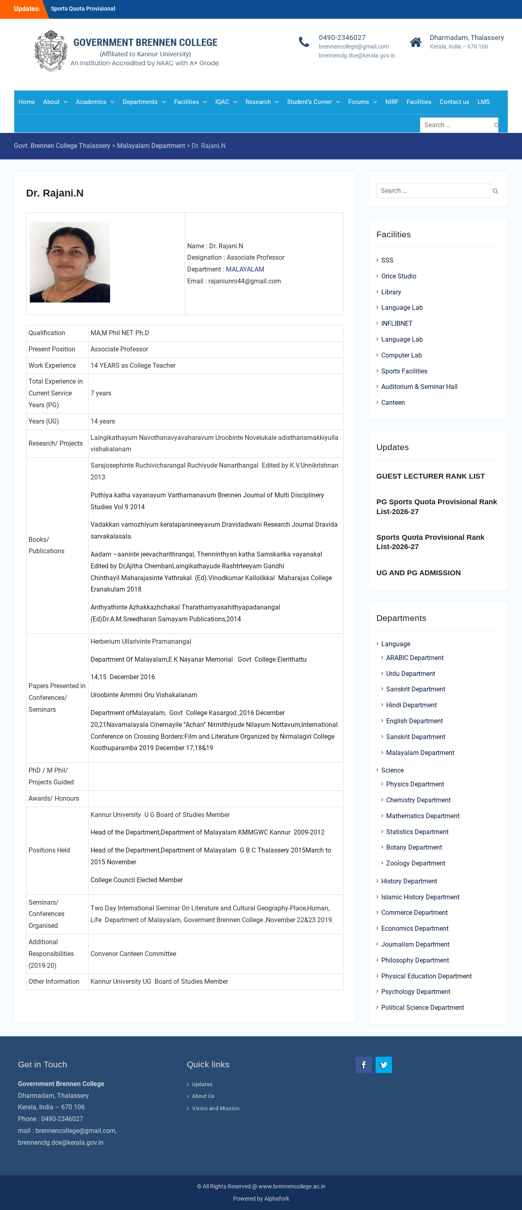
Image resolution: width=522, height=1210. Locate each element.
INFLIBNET (397, 323)
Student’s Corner (309, 102)
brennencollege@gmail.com (354, 46)
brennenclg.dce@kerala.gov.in (357, 55)
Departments (140, 102)
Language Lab (402, 307)
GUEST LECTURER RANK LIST (430, 476)
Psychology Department (415, 992)
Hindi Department (411, 705)
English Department (414, 721)
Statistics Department (417, 832)
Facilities (186, 102)
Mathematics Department (423, 816)
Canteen (393, 402)
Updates (202, 1084)
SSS (387, 260)
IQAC (222, 102)
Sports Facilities (404, 371)
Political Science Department (422, 1007)
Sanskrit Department (415, 689)
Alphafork (276, 1198)
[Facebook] (364, 1065)
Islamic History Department (420, 897)
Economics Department (415, 928)
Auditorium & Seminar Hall (419, 387)
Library (391, 292)
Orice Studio (398, 276)
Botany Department (414, 847)
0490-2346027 (342, 37)
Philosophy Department (415, 960)
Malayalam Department (420, 753)
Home (26, 102)
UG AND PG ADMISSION (418, 573)
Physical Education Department (426, 976)
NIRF (391, 102)
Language (395, 644)
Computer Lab (401, 355)
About (51, 102)
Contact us (454, 102)
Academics (91, 102)
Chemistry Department (418, 800)
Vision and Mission (215, 1108)
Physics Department (415, 784)
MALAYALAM (245, 269)
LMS (484, 102)
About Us (203, 1096)
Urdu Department (410, 674)
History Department (409, 881)
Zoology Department (415, 863)
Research (258, 102)
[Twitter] (384, 1065)
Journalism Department (415, 944)
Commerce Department (414, 912)
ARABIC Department (415, 658)
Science (392, 770)
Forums (358, 102)
